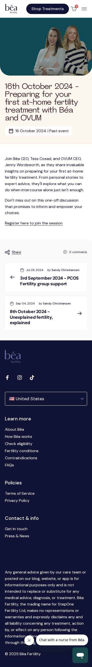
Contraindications (21, 458)
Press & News (17, 536)
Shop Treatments (47, 8)
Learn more (18, 418)
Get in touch (16, 528)
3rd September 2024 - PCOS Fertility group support (49, 281)
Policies (13, 482)
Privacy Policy (17, 500)
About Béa (14, 429)
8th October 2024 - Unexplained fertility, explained (31, 317)
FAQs (9, 465)
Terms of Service (20, 493)
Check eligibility (18, 443)
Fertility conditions (22, 450)
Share (16, 252)
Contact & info (22, 518)
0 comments (78, 252)
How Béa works (18, 436)
